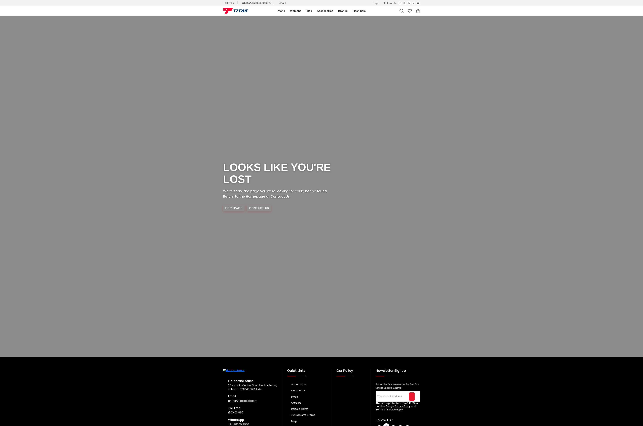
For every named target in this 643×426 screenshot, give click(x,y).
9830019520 (263, 3)
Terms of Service (386, 409)
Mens (281, 11)
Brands (343, 11)
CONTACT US (259, 208)
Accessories (325, 11)
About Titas (298, 384)
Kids (309, 11)
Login (375, 3)
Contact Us (280, 196)
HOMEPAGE (233, 208)
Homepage (255, 196)
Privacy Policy (402, 406)
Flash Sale (359, 11)
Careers (296, 402)
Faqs (294, 421)
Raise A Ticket (299, 409)
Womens (295, 11)
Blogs (294, 396)
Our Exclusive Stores (303, 415)
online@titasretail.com (242, 401)
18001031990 (235, 412)
